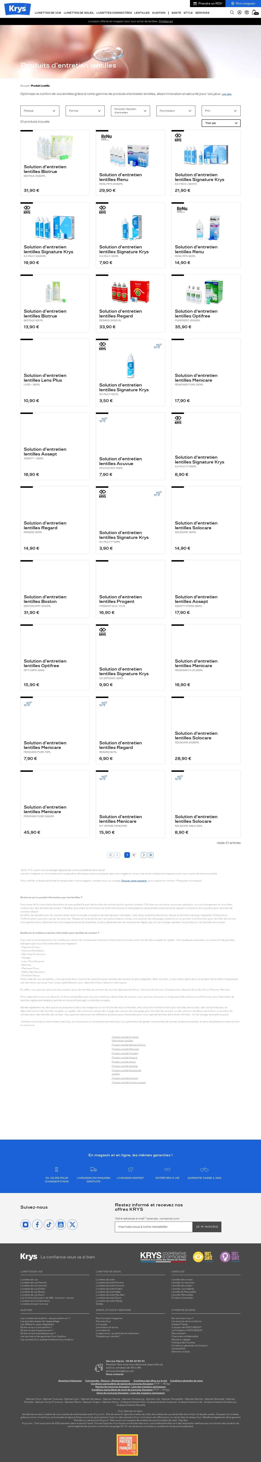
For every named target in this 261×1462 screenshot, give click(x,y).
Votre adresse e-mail (147, 1218)
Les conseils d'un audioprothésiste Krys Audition (47, 1339)
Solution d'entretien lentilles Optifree (196, 315)
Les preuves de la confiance (186, 1321)
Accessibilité (178, 1348)
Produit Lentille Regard (124, 1057)
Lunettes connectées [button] (114, 12)
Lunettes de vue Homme (33, 1285)
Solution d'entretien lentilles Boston (45, 600)
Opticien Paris (33, 1399)
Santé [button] (176, 12)
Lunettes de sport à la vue (34, 1304)
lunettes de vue (52, 1414)
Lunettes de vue (29, 1279)
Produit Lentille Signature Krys (128, 1045)
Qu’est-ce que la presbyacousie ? (38, 1333)
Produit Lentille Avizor (124, 1062)
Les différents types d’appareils (37, 1324)
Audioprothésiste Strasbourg (220, 1402)
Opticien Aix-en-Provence (49, 1402)
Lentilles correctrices (183, 1282)
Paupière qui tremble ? (108, 1336)
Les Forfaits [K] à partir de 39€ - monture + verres (47, 1298)
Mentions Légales (181, 1339)
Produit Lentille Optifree (125, 1066)
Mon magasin (245, 3)
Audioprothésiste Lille (190, 1402)
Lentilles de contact (182, 1279)
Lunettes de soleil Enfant (109, 1289)
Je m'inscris (207, 1226)
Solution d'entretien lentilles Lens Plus (45, 379)
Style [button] (188, 12)
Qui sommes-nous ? (182, 1318)
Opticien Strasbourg (133, 1399)
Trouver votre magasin (134, 881)
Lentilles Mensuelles (182, 1295)
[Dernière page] (150, 855)
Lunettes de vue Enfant (32, 1289)
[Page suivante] (144, 855)
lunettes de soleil (70, 1414)
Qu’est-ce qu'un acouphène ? (36, 1327)
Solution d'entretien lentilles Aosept (45, 453)
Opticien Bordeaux (91, 1399)
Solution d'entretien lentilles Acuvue (120, 462)
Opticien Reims (73, 1402)
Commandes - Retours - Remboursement (107, 1380)
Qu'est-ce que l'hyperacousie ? (36, 1330)
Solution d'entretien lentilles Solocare (196, 527)
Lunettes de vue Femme (33, 1282)
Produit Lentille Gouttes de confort (126, 1072)
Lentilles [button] (141, 12)
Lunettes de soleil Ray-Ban (110, 1295)
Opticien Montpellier (172, 1399)
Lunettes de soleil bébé (108, 1292)
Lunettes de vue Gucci (32, 1295)
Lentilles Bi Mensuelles (184, 1292)
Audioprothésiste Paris (133, 1402)
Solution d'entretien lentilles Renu (120, 178)
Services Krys (103, 1321)
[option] (39, 111)
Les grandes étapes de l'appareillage (39, 1321)
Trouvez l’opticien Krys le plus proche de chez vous (121, 1423)
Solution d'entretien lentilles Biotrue (45, 170)
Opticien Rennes (194, 1399)
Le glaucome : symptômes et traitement (117, 1333)
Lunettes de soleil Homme (110, 1285)
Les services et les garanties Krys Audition (43, 1336)
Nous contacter (115, 1374)
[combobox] (40, 111)
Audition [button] (158, 12)
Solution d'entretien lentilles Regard (120, 315)
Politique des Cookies (183, 1342)
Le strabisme (103, 1330)
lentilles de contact (32, 1414)
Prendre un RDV (210, 3)
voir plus (227, 94)
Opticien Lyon (71, 1399)
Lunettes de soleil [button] (79, 12)
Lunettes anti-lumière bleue (35, 1301)
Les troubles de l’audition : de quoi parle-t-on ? (45, 1318)
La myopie (101, 1324)
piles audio (87, 1414)
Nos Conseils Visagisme (109, 1318)
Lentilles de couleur (182, 1285)
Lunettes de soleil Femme (109, 1282)
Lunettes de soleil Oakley (109, 1301)
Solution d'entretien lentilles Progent (120, 600)
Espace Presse (180, 1324)
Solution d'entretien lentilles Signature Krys (199, 178)
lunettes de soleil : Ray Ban (173, 1420)
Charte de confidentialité (185, 1336)
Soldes (99, 1304)
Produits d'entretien (182, 1298)
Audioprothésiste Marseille (130, 1405)
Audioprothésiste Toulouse (161, 1402)
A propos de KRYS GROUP (186, 1327)
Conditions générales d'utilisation (190, 1345)
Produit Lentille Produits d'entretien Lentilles (125, 1039)
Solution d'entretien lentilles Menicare (196, 379)
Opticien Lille (153, 1399)
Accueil (24, 85)
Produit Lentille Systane (125, 1078)
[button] (254, 12)
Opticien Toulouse (52, 1399)
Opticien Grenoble (214, 1399)
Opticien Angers (91, 1402)
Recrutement (179, 1333)
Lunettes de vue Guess (32, 1292)
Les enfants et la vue (107, 1327)
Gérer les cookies (181, 1351)
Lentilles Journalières (183, 1289)
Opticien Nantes (112, 1399)
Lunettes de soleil (105, 1279)
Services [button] (202, 12)
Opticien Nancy (110, 1402)
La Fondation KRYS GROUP (187, 1330)
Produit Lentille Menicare (125, 1049)
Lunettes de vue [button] (48, 12)
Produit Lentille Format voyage (128, 1082)
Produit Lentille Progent (125, 1053)
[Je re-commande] (247, 12)
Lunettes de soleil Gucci (108, 1298)
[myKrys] (239, 12)
